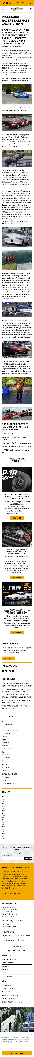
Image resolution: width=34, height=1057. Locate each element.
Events (4, 737)
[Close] (32, 1034)
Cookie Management (8, 999)
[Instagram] (10, 671)
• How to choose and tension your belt (14, 650)
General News (7, 749)
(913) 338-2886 (12, 914)
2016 (3, 820)
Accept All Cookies (17, 1053)
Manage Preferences (17, 1048)
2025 (3, 799)
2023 (3, 804)
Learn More (8, 658)
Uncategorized (8, 784)
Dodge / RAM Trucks (9, 730)
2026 (3, 797)
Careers (4, 973)
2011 (3, 831)
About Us (5, 969)
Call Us (7, 936)
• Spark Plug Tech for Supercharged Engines (16, 648)
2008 (3, 838)
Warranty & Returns (8, 992)
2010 (3, 834)
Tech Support (10, 940)
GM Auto (5, 754)
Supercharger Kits (9, 774)
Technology (6, 777)
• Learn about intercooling (10, 653)
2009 (3, 836)
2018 (3, 815)
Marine (4, 764)
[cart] (31, 9)
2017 (3, 818)
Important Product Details (10, 995)
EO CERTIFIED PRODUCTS (13, 893)
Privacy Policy (6, 985)
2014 (3, 824)
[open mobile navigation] (3, 9)
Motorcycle (7, 767)
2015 (3, 822)
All (3, 721)
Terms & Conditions (8, 988)
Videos (4, 966)
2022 (3, 806)
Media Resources (8, 963)
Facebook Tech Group (9, 959)
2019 (3, 813)
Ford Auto (6, 742)
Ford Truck (6, 745)
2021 (3, 808)
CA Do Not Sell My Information (12, 1002)
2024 (3, 801)
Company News (8, 725)
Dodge (4, 728)
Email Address (7, 855)
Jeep (3, 761)
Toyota (4, 780)
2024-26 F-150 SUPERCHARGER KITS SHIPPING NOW (13, 3)
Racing (4, 771)
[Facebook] (3, 671)
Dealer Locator (25, 936)
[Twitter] (6, 671)
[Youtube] (13, 671)
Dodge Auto (6, 733)
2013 (3, 827)
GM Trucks (6, 758)
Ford (4, 740)
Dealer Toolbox (7, 976)
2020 (3, 811)
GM (3, 752)
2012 (3, 829)
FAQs (22, 940)
